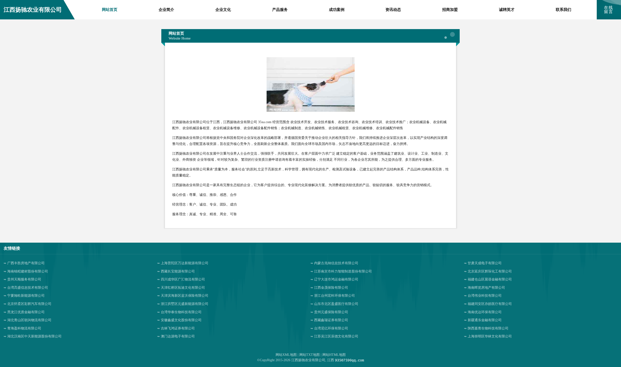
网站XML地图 (286, 355)
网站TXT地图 (309, 355)
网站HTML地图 (334, 355)
